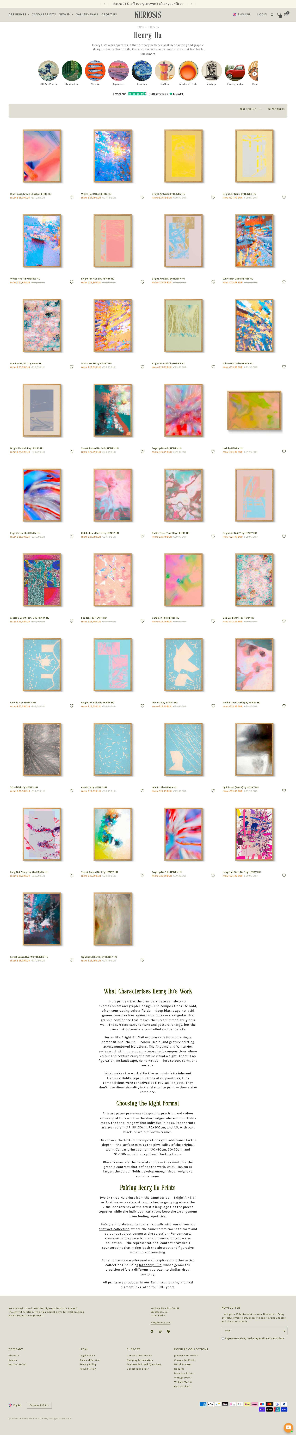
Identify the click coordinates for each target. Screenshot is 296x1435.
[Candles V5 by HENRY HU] (183, 579)
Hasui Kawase (182, 1364)
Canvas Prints (44, 14)
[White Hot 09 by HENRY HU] (112, 325)
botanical (162, 1238)
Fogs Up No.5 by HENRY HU (25, 533)
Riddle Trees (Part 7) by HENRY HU (170, 533)
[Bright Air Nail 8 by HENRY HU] (183, 325)
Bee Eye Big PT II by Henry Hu (26, 363)
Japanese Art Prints (186, 1355)
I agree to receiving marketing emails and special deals (254, 1338)
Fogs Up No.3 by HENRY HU (167, 872)
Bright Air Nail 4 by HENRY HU (27, 448)
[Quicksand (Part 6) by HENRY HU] (112, 919)
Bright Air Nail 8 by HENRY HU (168, 363)
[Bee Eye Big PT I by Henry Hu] (254, 579)
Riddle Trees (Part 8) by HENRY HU (242, 702)
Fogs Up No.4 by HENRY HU (167, 448)
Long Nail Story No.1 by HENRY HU (242, 872)
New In (64, 14)
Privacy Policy (88, 1364)
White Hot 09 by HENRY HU (96, 363)
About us (109, 14)
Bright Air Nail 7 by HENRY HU (168, 278)
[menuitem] (19, 15)
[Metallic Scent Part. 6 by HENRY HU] (41, 579)
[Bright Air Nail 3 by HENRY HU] (254, 156)
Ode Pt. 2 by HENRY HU (165, 702)
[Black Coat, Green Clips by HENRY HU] (41, 156)
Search (13, 1360)
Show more (148, 54)
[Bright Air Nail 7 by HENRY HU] (183, 240)
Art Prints (17, 14)
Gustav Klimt (182, 1386)
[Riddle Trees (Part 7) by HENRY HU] (183, 495)
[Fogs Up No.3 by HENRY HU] (183, 834)
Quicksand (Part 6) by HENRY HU (99, 957)
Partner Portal (17, 1364)
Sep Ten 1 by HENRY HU (94, 617)
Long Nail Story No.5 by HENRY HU (29, 872)
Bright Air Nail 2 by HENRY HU (97, 278)
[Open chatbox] (288, 1428)
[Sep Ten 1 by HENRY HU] (112, 579)
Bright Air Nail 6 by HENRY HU (168, 194)
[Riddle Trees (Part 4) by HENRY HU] (112, 495)
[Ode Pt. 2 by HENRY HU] (183, 664)
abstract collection (114, 1229)
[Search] (272, 15)
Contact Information (139, 1355)
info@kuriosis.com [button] (160, 1322)
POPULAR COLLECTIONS (191, 1349)
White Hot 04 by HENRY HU (238, 363)
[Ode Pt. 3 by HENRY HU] (41, 664)
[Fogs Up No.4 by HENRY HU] (183, 410)
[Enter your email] (284, 1331)
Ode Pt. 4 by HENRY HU (94, 787)
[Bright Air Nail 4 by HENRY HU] (41, 410)
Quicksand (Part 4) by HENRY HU (241, 787)
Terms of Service (90, 1360)
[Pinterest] (171, 1331)
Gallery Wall (87, 14)
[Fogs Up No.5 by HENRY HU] (41, 495)
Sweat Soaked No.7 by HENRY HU (99, 872)
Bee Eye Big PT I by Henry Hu (238, 617)
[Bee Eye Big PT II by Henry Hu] (41, 325)
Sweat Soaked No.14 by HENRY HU (100, 448)
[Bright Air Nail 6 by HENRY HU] (183, 156)
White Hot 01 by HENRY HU (96, 194)
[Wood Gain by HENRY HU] (41, 749)
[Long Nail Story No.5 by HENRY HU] (41, 834)
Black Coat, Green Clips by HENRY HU (30, 194)
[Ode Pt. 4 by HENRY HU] (112, 749)
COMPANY (16, 1349)
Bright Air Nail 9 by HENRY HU (97, 702)
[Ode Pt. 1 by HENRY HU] (183, 749)
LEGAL (84, 1349)
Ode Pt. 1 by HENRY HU (164, 787)
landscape (183, 1238)
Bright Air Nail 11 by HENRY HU (240, 533)
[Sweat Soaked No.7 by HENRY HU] (112, 834)
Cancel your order (138, 1368)
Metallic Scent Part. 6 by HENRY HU (30, 617)
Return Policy (88, 1368)
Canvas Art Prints (185, 1360)
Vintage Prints (183, 1377)
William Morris (183, 1382)
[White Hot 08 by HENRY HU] (254, 240)
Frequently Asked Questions (144, 1364)
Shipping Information (140, 1360)
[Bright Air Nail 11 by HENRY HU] (254, 495)
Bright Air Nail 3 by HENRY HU (239, 194)
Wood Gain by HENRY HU (24, 787)
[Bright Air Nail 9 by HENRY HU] (112, 664)
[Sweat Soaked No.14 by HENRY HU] (112, 410)
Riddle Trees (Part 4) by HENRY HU (100, 533)
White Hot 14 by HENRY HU (25, 278)
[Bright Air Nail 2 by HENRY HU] (112, 240)
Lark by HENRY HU (233, 448)
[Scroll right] (254, 73)
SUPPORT (133, 1349)
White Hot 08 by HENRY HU (238, 278)
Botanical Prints (184, 1373)
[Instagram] (162, 1331)
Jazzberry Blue (150, 1265)
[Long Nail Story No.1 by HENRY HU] (254, 834)
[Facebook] (154, 1331)
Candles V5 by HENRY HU (165, 617)
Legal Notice (87, 1355)
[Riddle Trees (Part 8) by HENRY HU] (254, 664)
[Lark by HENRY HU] (254, 410)
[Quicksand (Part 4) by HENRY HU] (254, 749)
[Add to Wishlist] (71, 197)
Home (140, 26)
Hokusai (179, 1368)
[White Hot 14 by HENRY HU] (41, 240)
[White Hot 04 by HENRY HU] (254, 325)
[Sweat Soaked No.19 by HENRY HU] (41, 919)
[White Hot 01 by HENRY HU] (112, 156)
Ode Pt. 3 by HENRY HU (23, 702)
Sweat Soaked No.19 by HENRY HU (29, 957)
